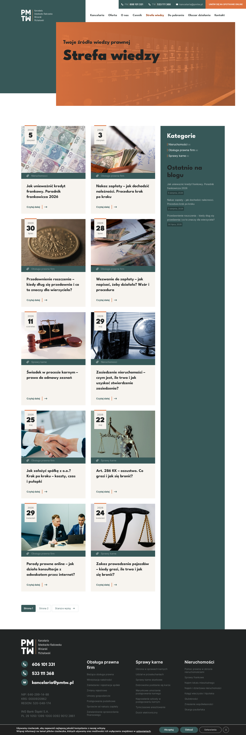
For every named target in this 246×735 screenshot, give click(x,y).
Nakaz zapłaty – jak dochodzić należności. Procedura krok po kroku (122, 191)
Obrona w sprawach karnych (151, 669)
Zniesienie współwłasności (199, 704)
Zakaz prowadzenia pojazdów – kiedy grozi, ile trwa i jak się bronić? (122, 569)
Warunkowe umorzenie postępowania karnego (148, 692)
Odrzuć (189, 729)
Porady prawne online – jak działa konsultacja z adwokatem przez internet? (51, 569)
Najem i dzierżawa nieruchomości (203, 688)
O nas (125, 15)
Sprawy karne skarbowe (149, 679)
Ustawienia (210, 729)
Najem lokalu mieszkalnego (199, 682)
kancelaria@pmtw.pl (191, 4)
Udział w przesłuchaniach (150, 674)
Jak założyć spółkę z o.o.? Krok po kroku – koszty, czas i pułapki (51, 476)
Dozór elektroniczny (147, 712)
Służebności (191, 698)
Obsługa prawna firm (112, 175)
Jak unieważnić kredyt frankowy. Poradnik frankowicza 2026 (46, 191)
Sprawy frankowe (194, 677)
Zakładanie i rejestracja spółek (103, 685)
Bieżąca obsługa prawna (100, 674)
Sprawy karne (39, 362)
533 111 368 (164, 4)
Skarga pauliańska (195, 709)
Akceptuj (169, 729)
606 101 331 (136, 4)
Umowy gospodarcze (98, 695)
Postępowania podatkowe (101, 701)
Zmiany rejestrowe (97, 690)
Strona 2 (43, 608)
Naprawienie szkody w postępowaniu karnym (148, 700)
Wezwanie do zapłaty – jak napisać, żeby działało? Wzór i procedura (122, 284)
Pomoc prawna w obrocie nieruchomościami (198, 670)
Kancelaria (97, 15)
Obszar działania (199, 15)
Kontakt (220, 15)
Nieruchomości (39, 175)
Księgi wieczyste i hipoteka (199, 693)
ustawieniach (143, 731)
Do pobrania (176, 15)
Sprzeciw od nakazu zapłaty (102, 706)
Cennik (137, 15)
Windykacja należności (99, 679)
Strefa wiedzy (155, 15)
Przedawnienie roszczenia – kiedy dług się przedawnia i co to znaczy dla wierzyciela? (53, 284)
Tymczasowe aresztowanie (150, 707)
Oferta (112, 15)
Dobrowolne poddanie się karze (153, 685)
